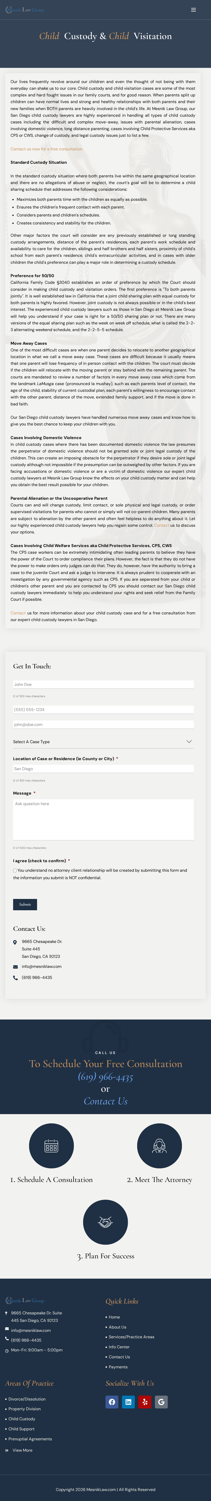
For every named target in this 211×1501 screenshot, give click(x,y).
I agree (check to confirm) (41, 860)
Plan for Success (109, 1256)
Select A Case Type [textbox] (31, 741)
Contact (161, 525)
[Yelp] (144, 1402)
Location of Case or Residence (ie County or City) (65, 758)
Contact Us (106, 1100)
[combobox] (103, 742)
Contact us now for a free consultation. (47, 149)
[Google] (161, 1402)
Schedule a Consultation (55, 1179)
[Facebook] (112, 1402)
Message (24, 793)
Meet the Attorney (163, 1179)
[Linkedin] (128, 1402)
